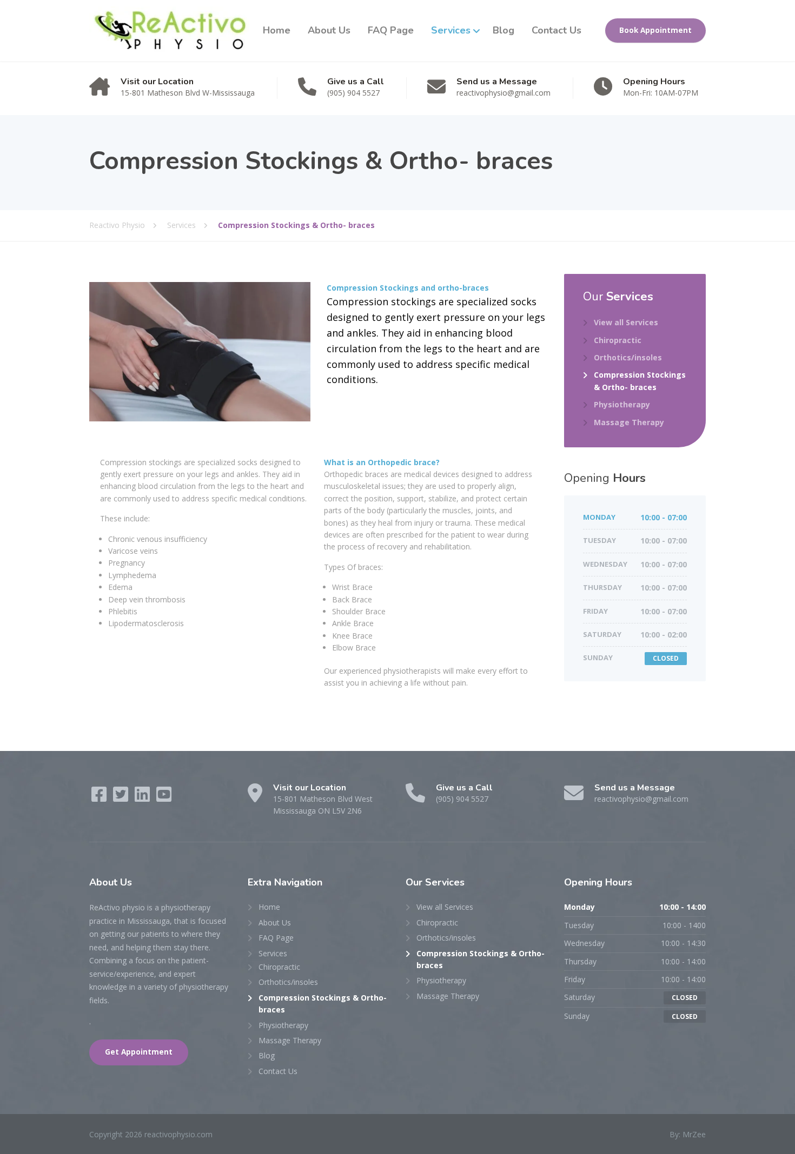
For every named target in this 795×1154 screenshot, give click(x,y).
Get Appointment (139, 1052)
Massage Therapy (629, 422)
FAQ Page (391, 30)
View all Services (626, 322)
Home (276, 30)
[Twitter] (121, 798)
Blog (503, 30)
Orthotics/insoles (628, 357)
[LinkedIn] (143, 798)
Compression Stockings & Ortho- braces (640, 381)
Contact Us (556, 30)
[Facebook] (100, 798)
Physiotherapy (622, 404)
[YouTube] (163, 798)
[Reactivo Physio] (169, 30)
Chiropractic (617, 340)
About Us (329, 30)
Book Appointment (655, 30)
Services (451, 30)
